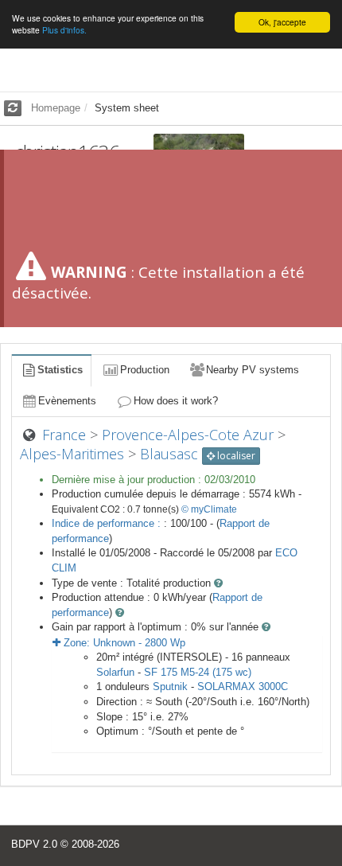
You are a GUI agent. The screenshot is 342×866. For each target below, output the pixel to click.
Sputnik (170, 686)
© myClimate (209, 509)
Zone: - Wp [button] (122, 643)
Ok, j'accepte (282, 22)
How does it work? (176, 401)
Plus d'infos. (64, 30)
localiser (235, 455)
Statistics (60, 370)
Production (144, 370)
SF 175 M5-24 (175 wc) (197, 672)
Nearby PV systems (252, 370)
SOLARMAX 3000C (242, 686)
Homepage (55, 108)
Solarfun (115, 672)
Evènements (67, 401)
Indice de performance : (108, 523)
